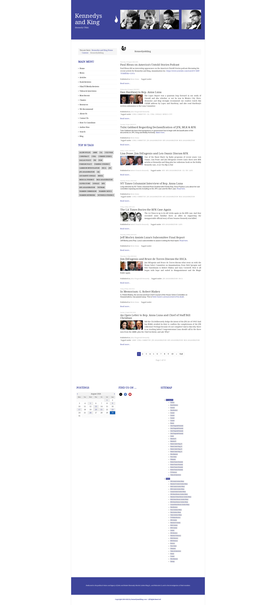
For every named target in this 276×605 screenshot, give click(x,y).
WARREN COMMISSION (87, 191)
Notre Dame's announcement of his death (168, 297)
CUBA (94, 156)
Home (82, 68)
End (181, 354)
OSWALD (96, 183)
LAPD (191, 170)
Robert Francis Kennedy (139, 170)
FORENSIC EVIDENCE (102, 164)
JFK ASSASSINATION (86, 172)
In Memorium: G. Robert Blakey (140, 291)
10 (172, 354)
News (82, 73)
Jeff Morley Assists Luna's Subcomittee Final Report (152, 237)
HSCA (104, 168)
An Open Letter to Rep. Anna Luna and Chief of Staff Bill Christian (155, 317)
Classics (83, 100)
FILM (100, 160)
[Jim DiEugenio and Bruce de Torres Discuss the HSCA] (131, 266)
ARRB (95, 152)
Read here (181, 189)
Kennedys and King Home (102, 50)
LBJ (98, 172)
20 (96, 410)
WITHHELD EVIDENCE (106, 195)
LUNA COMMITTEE (139, 114)
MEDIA (100, 176)
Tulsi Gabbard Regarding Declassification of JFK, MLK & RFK (158, 127)
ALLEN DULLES (84, 152)
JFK (110, 168)
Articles (83, 77)
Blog (81, 136)
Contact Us (84, 118)
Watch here (160, 132)
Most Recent (85, 96)
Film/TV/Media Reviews (89, 87)
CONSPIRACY (84, 156)
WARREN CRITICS (105, 191)
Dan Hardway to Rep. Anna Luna (141, 92)
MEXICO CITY (167, 114)
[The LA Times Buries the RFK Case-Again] (131, 216)
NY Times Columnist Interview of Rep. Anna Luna (151, 183)
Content (85, 53)
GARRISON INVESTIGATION (89, 168)
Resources (84, 105)
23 (113, 410)
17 (79, 410)
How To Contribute (87, 123)
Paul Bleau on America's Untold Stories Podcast (149, 64)
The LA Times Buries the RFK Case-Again (145, 209)
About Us (83, 114)
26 (90, 413)
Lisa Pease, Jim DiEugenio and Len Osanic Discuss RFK (154, 153)
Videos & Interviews (88, 91)
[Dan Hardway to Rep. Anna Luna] (131, 99)
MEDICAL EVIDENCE (86, 179)
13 (96, 406)
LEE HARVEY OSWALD (87, 176)
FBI (95, 160)
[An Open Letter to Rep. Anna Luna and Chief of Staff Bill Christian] (131, 325)
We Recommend (86, 109)
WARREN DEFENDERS (87, 195)
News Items (134, 79)
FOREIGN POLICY (85, 164)
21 (101, 410)
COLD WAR (109, 152)
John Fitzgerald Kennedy (139, 112)
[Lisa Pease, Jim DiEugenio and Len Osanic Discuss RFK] (131, 160)
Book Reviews (85, 82)
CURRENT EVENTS (105, 156)
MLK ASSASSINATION (104, 179)
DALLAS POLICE (85, 160)
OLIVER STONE (84, 183)
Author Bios (84, 127)
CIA (101, 152)
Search (82, 132)
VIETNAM (100, 187)
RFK (103, 183)
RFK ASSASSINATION (87, 187)
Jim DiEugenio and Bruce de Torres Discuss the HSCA (153, 259)
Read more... (125, 83)
